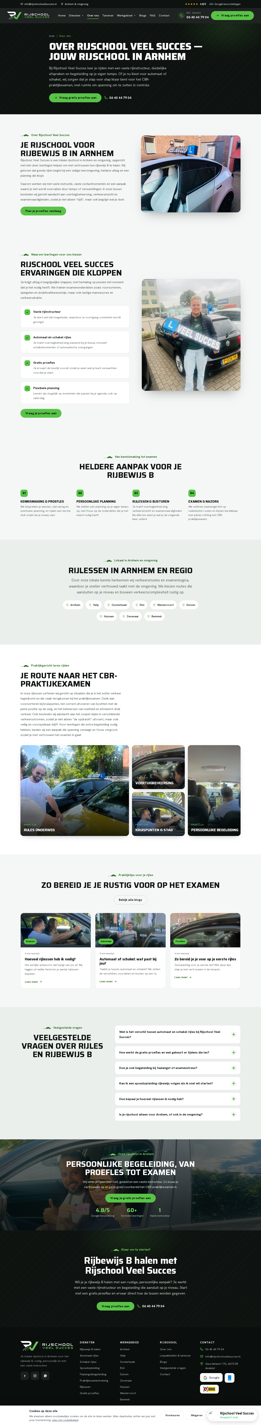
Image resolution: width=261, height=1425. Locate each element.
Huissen (109, 616)
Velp (96, 605)
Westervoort (165, 605)
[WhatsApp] (45, 1376)
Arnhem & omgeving (76, 4)
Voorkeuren (172, 1415)
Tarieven (107, 15)
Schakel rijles (88, 1362)
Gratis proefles (89, 1393)
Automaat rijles (89, 1355)
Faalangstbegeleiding (93, 1374)
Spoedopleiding (90, 1368)
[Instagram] (35, 1376)
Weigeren (197, 1415)
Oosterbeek (119, 605)
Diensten (74, 15)
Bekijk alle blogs (130, 900)
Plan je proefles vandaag (43, 211)
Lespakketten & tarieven (175, 1355)
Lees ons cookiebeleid (65, 1420)
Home (62, 15)
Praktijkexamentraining (94, 1380)
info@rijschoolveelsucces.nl (40, 4)
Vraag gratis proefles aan (77, 98)
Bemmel (157, 616)
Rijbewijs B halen (90, 1349)
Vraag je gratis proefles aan (130, 1198)
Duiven (190, 605)
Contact (164, 15)
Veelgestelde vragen (173, 1368)
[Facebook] (24, 1376)
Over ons (93, 15)
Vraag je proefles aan (41, 413)
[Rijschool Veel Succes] (28, 15)
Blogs (142, 15)
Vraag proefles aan (116, 1306)
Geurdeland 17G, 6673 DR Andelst (221, 1366)
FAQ (152, 15)
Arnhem (75, 605)
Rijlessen (85, 1387)
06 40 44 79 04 (120, 98)
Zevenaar (133, 616)
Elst (142, 605)
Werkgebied (124, 15)
